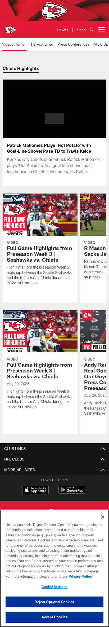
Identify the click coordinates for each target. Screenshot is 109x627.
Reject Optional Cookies (54, 602)
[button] (55, 121)
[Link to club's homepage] (10, 27)
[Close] (102, 517)
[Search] (92, 29)
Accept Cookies (54, 617)
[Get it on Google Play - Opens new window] (72, 492)
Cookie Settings (54, 587)
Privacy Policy (34, 576)
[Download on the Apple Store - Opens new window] (35, 490)
